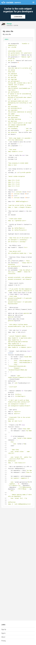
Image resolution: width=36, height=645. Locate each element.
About (3, 637)
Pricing (3, 641)
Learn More (18, 17)
